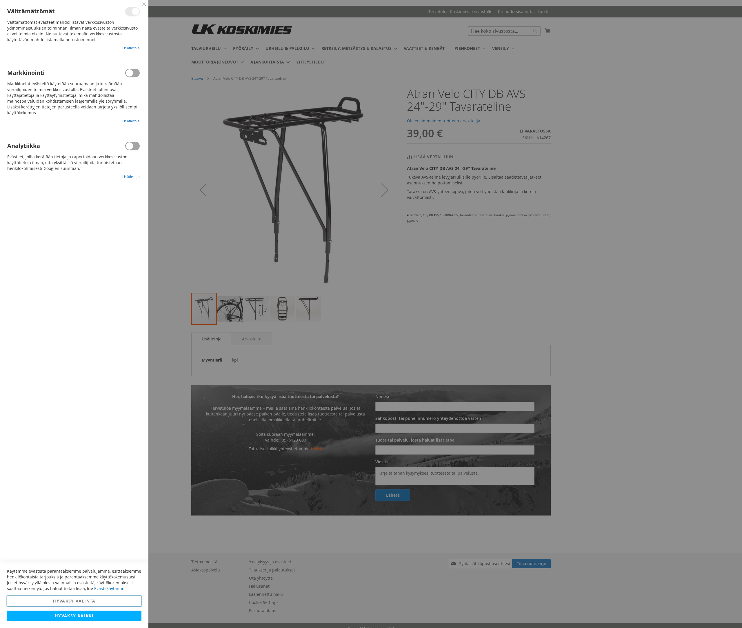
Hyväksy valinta (74, 601)
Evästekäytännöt (110, 588)
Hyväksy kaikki (74, 615)
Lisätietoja (131, 48)
